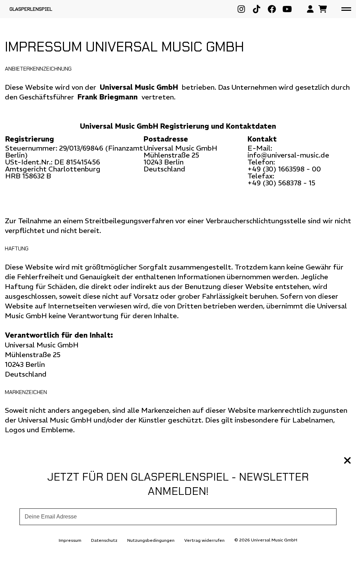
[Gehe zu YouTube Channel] (287, 9)
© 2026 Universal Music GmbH (265, 539)
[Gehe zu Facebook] (272, 9)
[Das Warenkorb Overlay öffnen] (322, 9)
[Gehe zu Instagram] (241, 9)
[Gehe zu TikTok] (256, 9)
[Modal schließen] (347, 461)
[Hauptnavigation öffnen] (346, 9)
